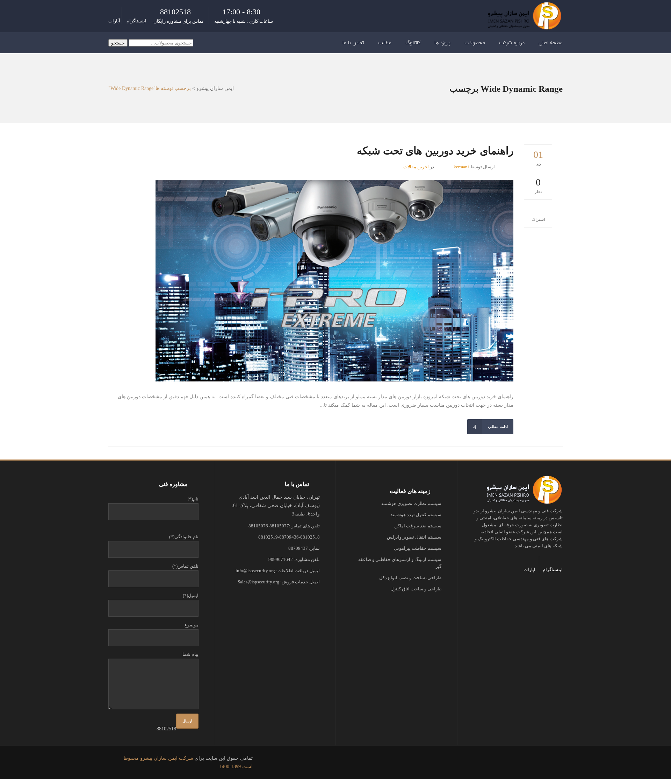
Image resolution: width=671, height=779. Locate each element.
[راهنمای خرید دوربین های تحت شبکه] (334, 280)
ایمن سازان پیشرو (215, 88)
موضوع (192, 624)
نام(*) (193, 498)
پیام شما (190, 654)
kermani (461, 166)
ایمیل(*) (191, 595)
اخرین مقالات (416, 166)
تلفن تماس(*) (185, 566)
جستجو (118, 42)
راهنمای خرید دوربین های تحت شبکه (435, 150)
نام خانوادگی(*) (184, 536)
